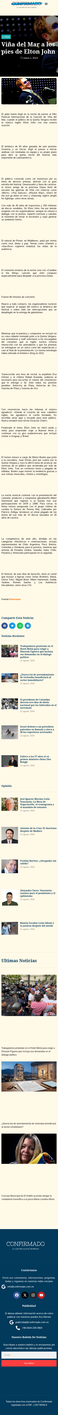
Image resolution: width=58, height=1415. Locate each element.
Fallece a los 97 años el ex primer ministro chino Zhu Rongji (35, 759)
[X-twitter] (24, 1295)
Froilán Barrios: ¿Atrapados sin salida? (38, 862)
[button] (46, 3)
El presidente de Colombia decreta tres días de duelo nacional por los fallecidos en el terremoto (38, 703)
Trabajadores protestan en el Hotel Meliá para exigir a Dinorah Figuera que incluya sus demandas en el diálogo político (36, 651)
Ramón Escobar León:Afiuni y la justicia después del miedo (37, 924)
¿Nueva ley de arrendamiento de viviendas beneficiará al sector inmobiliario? (37, 677)
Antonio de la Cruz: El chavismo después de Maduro (38, 830)
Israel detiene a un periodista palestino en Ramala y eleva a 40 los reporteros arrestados (37, 729)
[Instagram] (33, 1295)
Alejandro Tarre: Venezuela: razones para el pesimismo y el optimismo (37, 893)
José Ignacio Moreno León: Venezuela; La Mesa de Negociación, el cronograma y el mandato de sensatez (37, 803)
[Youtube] (41, 1295)
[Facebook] (16, 1295)
